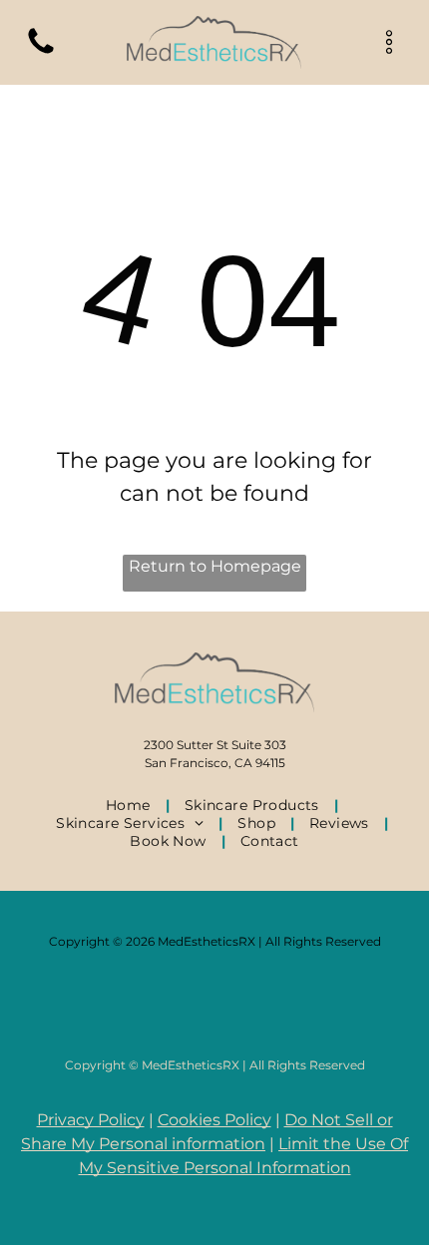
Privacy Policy (91, 1119)
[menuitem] (130, 805)
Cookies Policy (214, 1119)
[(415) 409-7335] (41, 52)
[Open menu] (389, 42)
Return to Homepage (215, 566)
